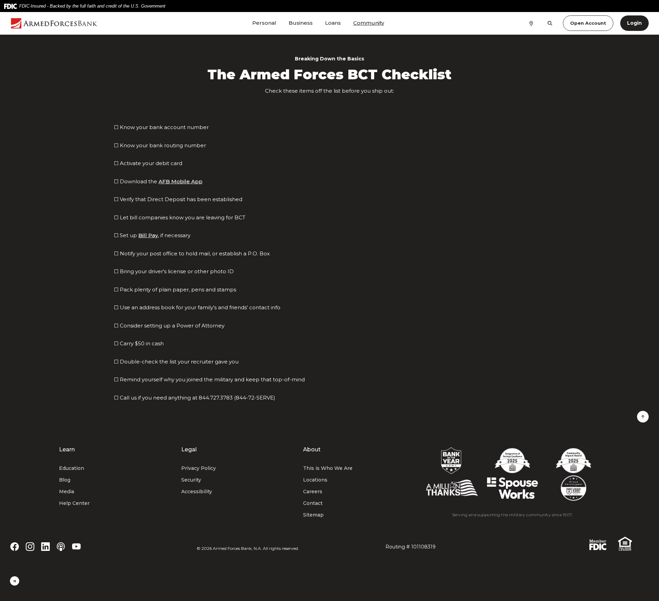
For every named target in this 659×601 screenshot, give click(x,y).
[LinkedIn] (45, 546)
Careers (312, 491)
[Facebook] (14, 546)
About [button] (312, 449)
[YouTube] (76, 546)
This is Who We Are (327, 468)
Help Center (74, 503)
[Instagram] (30, 546)
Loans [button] (333, 23)
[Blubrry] (61, 546)
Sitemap (313, 515)
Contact (313, 503)
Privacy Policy (198, 468)
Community (368, 23)
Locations (315, 480)
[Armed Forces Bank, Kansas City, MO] (60, 23)
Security (191, 480)
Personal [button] (264, 23)
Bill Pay (148, 235)
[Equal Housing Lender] (625, 543)
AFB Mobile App (181, 181)
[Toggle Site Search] (550, 23)
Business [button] (301, 23)
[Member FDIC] (597, 544)
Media (66, 491)
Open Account (588, 23)
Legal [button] (189, 449)
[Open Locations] (531, 23)
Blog (64, 480)
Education (71, 468)
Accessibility (196, 491)
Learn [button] (67, 449)
